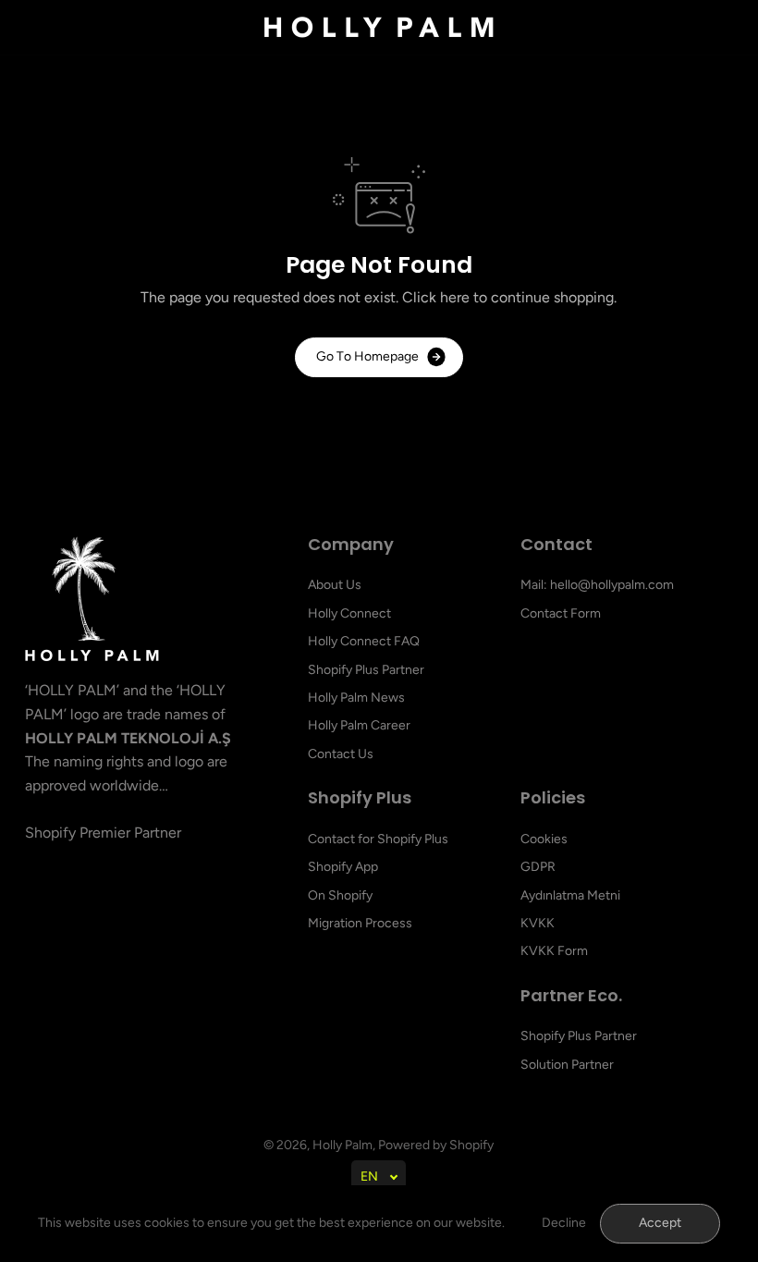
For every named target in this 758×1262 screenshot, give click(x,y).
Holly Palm (342, 1145)
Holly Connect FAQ (364, 641)
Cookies (544, 839)
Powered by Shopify (436, 1145)
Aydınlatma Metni (570, 895)
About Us (334, 585)
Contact (556, 545)
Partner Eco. (571, 996)
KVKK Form (554, 951)
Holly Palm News (356, 697)
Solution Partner (567, 1064)
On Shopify (340, 895)
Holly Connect (349, 613)
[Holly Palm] (379, 27)
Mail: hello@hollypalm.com (597, 585)
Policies (552, 798)
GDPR (538, 867)
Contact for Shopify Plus (378, 839)
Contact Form (560, 613)
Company (351, 545)
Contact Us (340, 754)
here (455, 297)
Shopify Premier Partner (103, 832)
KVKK (537, 923)
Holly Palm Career (359, 725)
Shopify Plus (359, 798)
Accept (660, 1223)
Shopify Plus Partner (366, 670)
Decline (564, 1223)
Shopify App (343, 867)
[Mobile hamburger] (50, 27)
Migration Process (360, 923)
